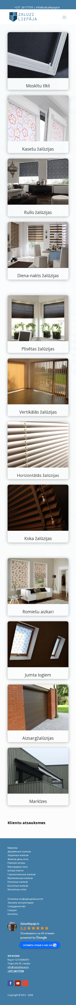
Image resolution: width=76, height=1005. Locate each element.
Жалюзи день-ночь (18, 859)
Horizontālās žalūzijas (38, 475)
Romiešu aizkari (38, 612)
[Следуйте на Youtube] (18, 983)
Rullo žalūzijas (38, 212)
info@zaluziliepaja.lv (48, 7)
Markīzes (38, 801)
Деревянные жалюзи (19, 851)
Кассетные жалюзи (18, 885)
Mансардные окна (18, 866)
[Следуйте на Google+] (25, 983)
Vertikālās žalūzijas (38, 412)
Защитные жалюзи (18, 855)
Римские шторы (16, 862)
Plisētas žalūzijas (38, 349)
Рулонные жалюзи (18, 881)
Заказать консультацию (21, 902)
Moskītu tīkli (38, 86)
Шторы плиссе (16, 870)
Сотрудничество (16, 906)
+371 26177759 (23, 7)
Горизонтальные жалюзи (22, 874)
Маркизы (13, 847)
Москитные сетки (17, 889)
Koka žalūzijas (38, 538)
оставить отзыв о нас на (37, 945)
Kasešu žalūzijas (38, 149)
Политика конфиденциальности (25, 899)
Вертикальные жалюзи (20, 878)
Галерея (12, 910)
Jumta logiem (38, 675)
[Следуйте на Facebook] (10, 983)
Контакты (13, 914)
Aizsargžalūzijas (38, 738)
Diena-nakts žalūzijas (38, 275)
